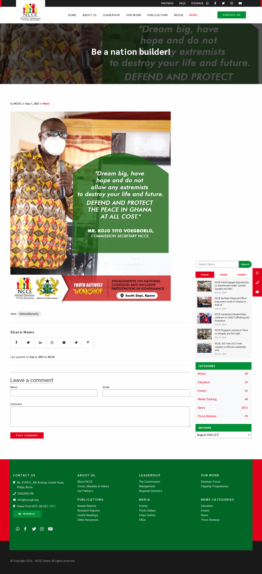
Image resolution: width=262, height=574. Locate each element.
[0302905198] (257, 282)
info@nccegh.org (28, 500)
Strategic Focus (210, 481)
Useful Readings (87, 515)
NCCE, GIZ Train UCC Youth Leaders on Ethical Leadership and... (230, 346)
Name (13, 387)
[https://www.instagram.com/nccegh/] (40, 528)
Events (143, 506)
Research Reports (88, 510)
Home (72, 15)
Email (106, 387)
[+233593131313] (257, 273)
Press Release (210, 520)
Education (207, 506)
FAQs (182, 3)
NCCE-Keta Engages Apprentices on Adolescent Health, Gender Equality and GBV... (232, 285)
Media (178, 15)
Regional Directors (150, 491)
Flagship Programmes (214, 486)
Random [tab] (242, 275)
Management (147, 486)
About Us (90, 15)
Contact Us (232, 15)
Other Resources (87, 520)
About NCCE (85, 481)
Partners (167, 3)
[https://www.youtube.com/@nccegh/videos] (48, 528)
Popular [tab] (223, 275)
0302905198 (26, 493)
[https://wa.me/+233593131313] (16, 528)
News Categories (217, 499)
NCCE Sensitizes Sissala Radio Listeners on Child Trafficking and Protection (232, 317)
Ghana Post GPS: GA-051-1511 (36, 506)
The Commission (149, 481)
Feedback (197, 3)
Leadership (111, 15)
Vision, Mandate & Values (93, 486)
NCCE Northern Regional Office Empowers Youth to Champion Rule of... (230, 301)
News (193, 15)
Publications (157, 15)
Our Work (133, 15)
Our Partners (85, 491)
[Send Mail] (257, 292)
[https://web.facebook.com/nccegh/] (24, 528)
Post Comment (27, 435)
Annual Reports (86, 506)
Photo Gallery (147, 510)
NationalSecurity (29, 313)
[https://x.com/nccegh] (32, 528)
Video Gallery (147, 515)
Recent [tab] (205, 275)
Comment (16, 404)
